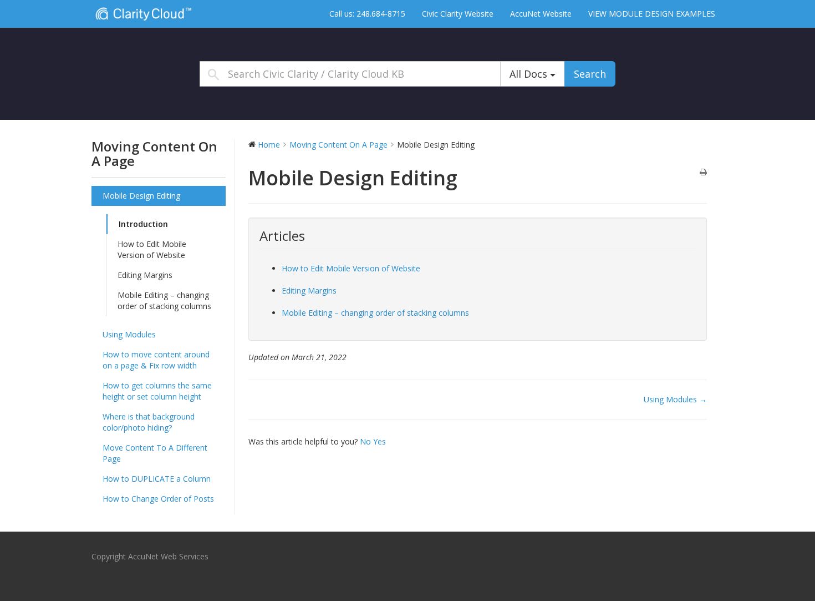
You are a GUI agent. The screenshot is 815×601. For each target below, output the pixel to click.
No (366, 441)
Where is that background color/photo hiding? (149, 422)
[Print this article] (703, 172)
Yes (379, 441)
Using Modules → (675, 399)
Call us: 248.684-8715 (367, 13)
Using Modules (129, 334)
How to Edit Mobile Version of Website (152, 249)
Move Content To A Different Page (155, 453)
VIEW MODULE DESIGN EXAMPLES (651, 13)
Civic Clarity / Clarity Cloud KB (160, 13)
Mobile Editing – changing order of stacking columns (164, 300)
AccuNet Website (541, 13)
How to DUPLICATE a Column (157, 478)
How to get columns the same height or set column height (157, 391)
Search (590, 73)
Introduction (143, 224)
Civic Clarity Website (457, 13)
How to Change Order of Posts (158, 498)
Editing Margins (145, 275)
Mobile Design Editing (141, 195)
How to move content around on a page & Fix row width (156, 360)
